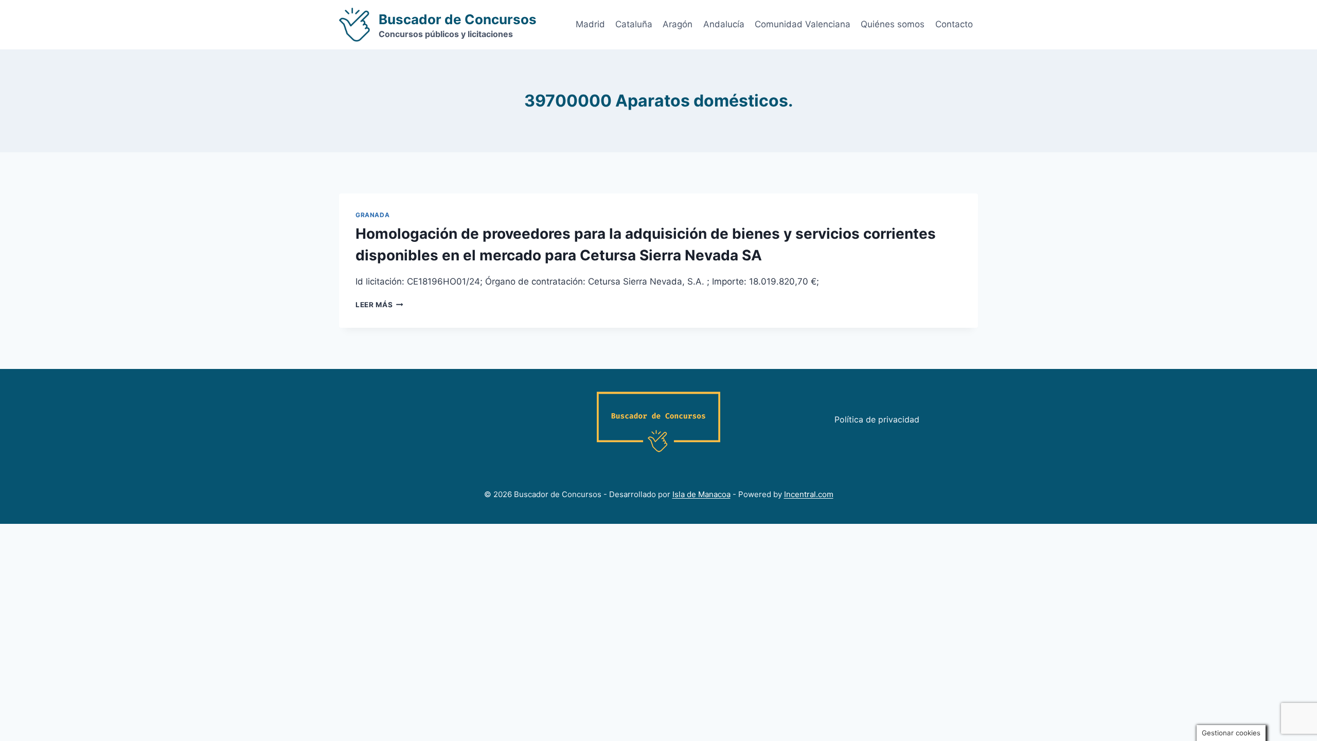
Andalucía (723, 24)
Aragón (677, 24)
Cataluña (633, 24)
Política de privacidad (876, 419)
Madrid (590, 24)
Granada (372, 215)
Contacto (954, 24)
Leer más (379, 305)
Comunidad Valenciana (802, 24)
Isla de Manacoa (701, 494)
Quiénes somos (892, 24)
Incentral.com (808, 494)
